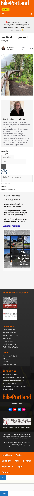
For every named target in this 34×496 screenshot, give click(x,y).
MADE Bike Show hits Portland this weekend (13, 205)
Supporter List (8, 389)
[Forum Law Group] (10, 320)
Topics (19, 455)
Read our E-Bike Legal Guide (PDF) (17, 427)
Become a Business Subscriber (13, 377)
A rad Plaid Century (12, 200)
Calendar (6, 460)
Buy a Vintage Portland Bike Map (14, 386)
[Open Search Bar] (31, 14)
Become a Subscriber (10, 374)
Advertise (6, 359)
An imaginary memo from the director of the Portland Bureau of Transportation (15, 213)
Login (19, 466)
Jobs (17, 460)
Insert (4, 494)
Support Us (7, 466)
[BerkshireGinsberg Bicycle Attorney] (10, 308)
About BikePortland (10, 356)
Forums (27, 460)
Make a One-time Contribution (13, 380)
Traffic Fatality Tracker (11, 347)
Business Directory (9, 332)
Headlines (7, 455)
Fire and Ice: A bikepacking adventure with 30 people (15, 220)
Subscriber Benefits (10, 383)
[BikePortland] (15, 3)
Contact (5, 362)
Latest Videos (8, 341)
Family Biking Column (10, 344)
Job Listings (7, 338)
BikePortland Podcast (11, 335)
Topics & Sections (9, 330)
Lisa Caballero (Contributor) (14, 119)
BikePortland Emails (10, 365)
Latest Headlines (12, 196)
